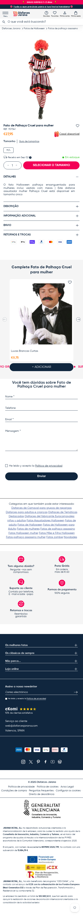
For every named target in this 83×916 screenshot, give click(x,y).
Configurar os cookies (68, 790)
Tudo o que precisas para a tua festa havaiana (41, 6)
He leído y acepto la (35, 465)
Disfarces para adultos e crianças (26, 512)
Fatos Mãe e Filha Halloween (57, 533)
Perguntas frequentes (41, 790)
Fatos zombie (54, 537)
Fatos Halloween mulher (23, 533)
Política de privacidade (21, 787)
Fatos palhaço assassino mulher (26, 537)
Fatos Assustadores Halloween (45, 520)
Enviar (41, 476)
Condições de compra (14, 790)
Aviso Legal (67, 787)
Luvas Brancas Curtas (24, 351)
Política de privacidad (48, 465)
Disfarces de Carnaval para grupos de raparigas (41, 508)
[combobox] (41, 22)
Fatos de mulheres (28, 528)
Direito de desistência (41, 794)
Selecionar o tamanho (51, 165)
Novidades (70, 537)
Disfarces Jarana (11, 28)
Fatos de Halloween (34, 28)
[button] (76, 14)
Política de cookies (47, 787)
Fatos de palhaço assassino (63, 28)
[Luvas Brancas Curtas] (41, 314)
